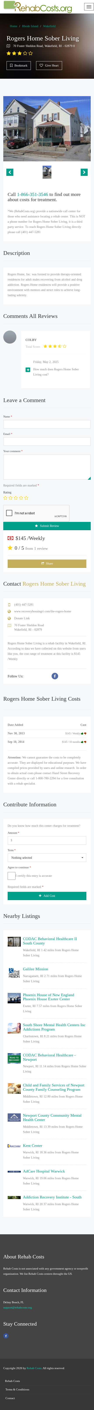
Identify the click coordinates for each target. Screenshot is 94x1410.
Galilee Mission (35, 969)
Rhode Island (30, 26)
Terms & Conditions (17, 1389)
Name (7, 416)
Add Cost (49, 895)
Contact (10, 1398)
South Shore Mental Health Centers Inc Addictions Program (54, 1027)
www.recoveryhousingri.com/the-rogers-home (42, 611)
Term (12, 850)
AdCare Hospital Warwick (44, 1171)
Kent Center (32, 1145)
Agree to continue (19, 867)
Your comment (13, 451)
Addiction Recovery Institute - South (52, 1197)
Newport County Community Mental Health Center (52, 1117)
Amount (13, 832)
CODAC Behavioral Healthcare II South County (50, 941)
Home (13, 26)
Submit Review (49, 526)
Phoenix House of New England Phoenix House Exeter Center (48, 997)
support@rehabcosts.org (17, 1307)
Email (7, 434)
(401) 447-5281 (24, 604)
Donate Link (22, 618)
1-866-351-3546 (32, 194)
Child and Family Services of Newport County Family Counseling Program (53, 1087)
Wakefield (49, 26)
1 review (41, 548)
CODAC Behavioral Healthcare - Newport (49, 1057)
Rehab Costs (34, 1368)
